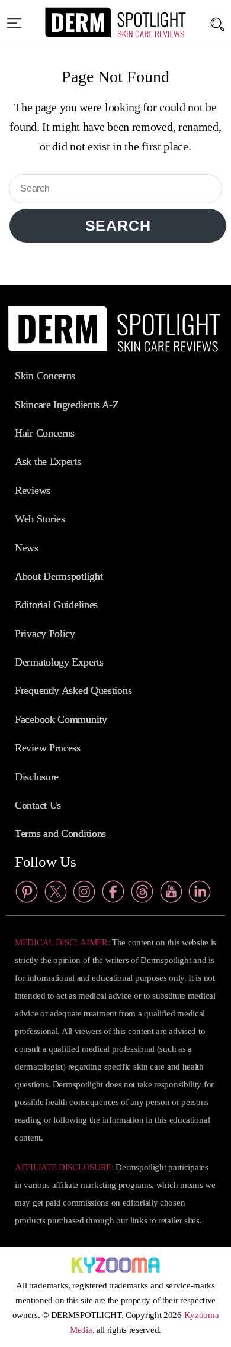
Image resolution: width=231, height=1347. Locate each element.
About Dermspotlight (58, 576)
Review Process (48, 748)
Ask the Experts (48, 461)
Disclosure (37, 777)
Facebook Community (61, 719)
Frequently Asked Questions (73, 690)
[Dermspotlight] (116, 34)
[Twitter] (56, 894)
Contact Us (38, 805)
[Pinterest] (26, 894)
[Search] (217, 23)
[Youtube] (171, 894)
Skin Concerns (45, 376)
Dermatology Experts (59, 662)
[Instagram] (84, 894)
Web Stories (40, 519)
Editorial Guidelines (56, 604)
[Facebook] (113, 894)
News (26, 548)
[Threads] (142, 894)
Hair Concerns (45, 433)
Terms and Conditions (60, 833)
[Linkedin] (199, 894)
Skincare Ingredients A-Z (67, 405)
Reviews (32, 490)
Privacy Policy (45, 633)
